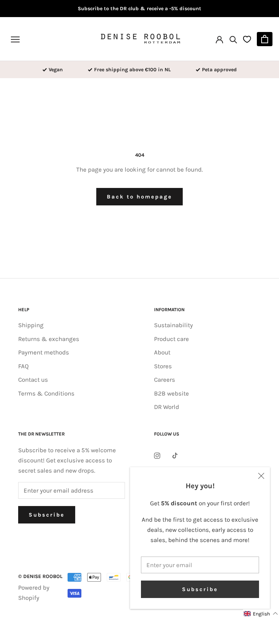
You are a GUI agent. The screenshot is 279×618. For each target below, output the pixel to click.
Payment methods (43, 352)
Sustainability (173, 325)
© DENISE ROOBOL (40, 576)
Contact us (33, 379)
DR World (166, 406)
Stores (163, 366)
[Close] (261, 476)
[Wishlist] (247, 38)
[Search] (233, 39)
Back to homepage (139, 196)
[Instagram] (157, 455)
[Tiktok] (175, 455)
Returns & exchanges (48, 338)
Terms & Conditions (46, 393)
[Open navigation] (15, 39)
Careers (164, 379)
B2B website (171, 393)
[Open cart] (264, 39)
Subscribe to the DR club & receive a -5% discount (139, 8)
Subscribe (200, 589)
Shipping (31, 325)
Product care (171, 338)
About (162, 352)
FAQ (23, 366)
